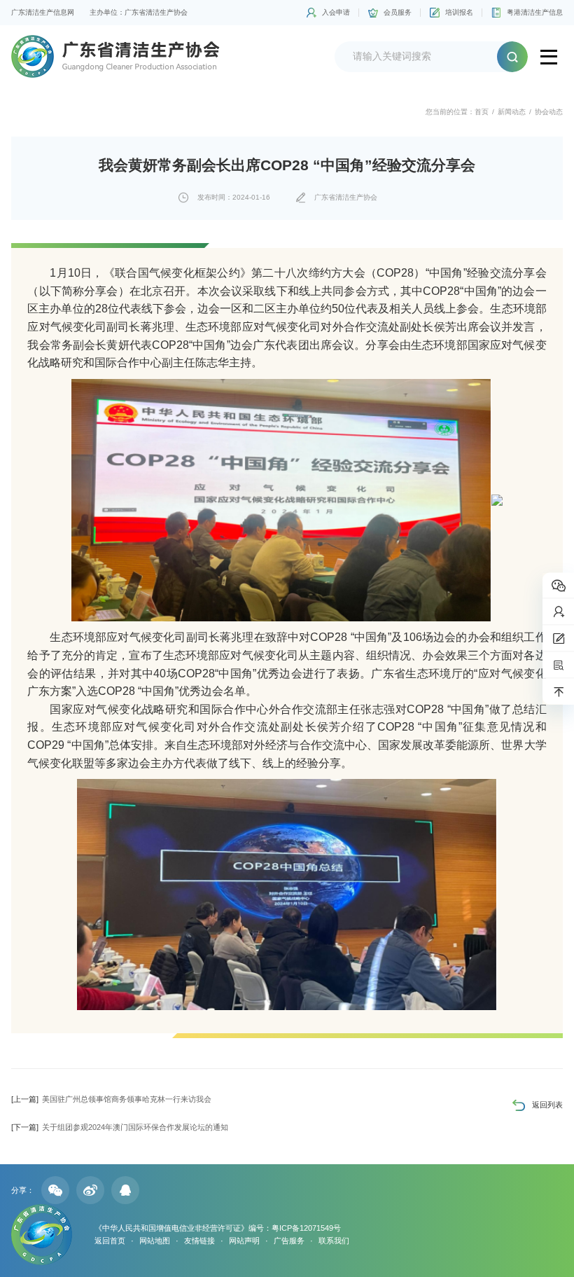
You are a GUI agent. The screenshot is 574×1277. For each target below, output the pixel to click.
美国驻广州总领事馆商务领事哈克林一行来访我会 (111, 1099)
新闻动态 (512, 112)
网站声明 (244, 1240)
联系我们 (333, 1240)
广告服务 (289, 1240)
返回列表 (547, 1104)
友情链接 (199, 1240)
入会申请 (336, 12)
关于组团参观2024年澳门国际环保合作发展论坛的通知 (119, 1127)
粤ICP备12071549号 (306, 1228)
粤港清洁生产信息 (535, 12)
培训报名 (459, 12)
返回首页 (109, 1240)
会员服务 (398, 12)
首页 (482, 112)
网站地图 (154, 1240)
